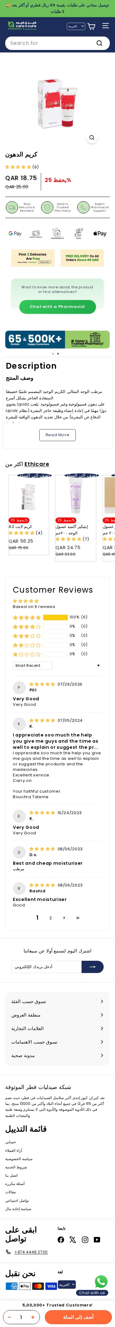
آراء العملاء (13, 1150)
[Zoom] (92, 137)
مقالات (10, 1191)
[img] (42, 684)
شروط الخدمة (16, 1167)
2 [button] (50, 918)
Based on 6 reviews (34, 607)
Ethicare (37, 464)
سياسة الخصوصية (19, 1158)
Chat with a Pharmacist (57, 307)
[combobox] (57, 43)
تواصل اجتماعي (17, 1200)
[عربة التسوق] (91, 26)
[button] (18, 167)
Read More (58, 435)
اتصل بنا (11, 1175)
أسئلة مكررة (15, 1183)
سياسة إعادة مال (18, 1208)
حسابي (10, 1141)
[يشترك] (93, 967)
